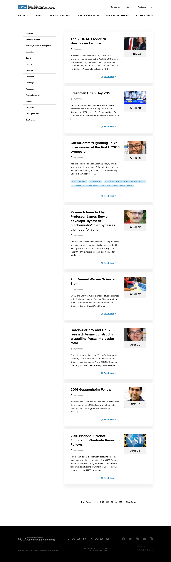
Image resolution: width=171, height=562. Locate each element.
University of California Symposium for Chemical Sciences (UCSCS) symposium (103, 186)
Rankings (30, 83)
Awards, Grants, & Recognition (38, 46)
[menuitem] (23, 15)
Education (30, 52)
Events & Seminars (59, 15)
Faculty (29, 64)
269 (120, 502)
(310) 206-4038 (101, 539)
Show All (29, 33)
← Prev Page (85, 502)
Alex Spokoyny (79, 182)
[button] (151, 7)
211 (112, 502)
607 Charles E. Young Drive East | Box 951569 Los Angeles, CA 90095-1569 (98, 549)
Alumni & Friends (33, 39)
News (38, 15)
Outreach (30, 76)
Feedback (142, 7)
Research (30, 89)
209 (102, 502)
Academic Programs (117, 15)
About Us (23, 15)
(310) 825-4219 (79, 539)
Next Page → (132, 502)
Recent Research (33, 95)
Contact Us (115, 7)
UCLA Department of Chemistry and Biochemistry (125, 182)
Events (29, 58)
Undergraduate (32, 114)
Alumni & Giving (144, 15)
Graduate (30, 107)
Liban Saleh (96, 182)
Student (29, 101)
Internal (129, 7)
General (29, 70)
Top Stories (30, 120)
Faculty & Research (88, 15)
